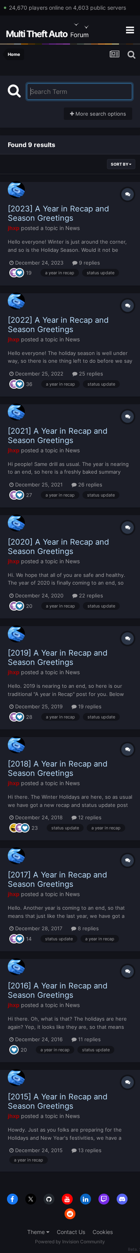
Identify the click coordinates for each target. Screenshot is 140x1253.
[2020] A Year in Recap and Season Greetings (58, 546)
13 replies (89, 1150)
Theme (36, 1232)
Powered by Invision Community (70, 1241)
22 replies (90, 595)
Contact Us (71, 1232)
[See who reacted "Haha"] (14, 827)
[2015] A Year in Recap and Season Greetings (57, 1101)
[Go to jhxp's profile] (16, 189)
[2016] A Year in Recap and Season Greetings (57, 990)
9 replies (88, 263)
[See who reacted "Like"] (19, 272)
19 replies (89, 706)
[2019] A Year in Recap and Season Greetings (57, 657)
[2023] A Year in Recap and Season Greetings (58, 213)
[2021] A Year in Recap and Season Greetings (57, 435)
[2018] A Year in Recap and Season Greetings (57, 768)
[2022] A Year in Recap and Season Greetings (58, 324)
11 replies (89, 1039)
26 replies (89, 484)
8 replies (87, 928)
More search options (100, 114)
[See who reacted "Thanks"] (14, 272)
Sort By (120, 164)
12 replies (89, 817)
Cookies (103, 1232)
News (72, 228)
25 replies (90, 373)
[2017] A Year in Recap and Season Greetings (57, 879)
